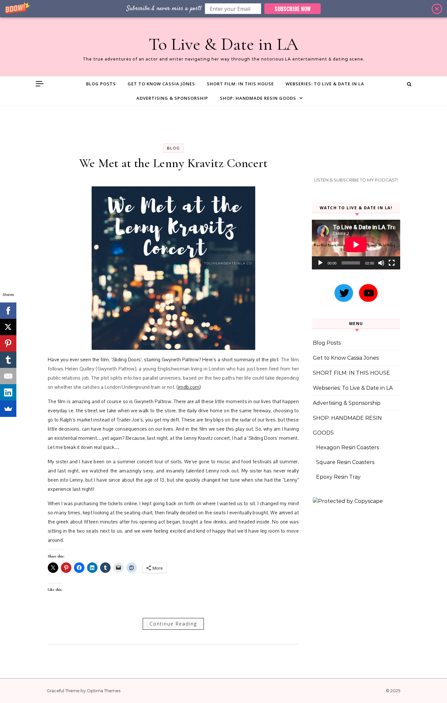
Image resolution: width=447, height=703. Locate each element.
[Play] (320, 263)
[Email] (8, 376)
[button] (223, 8)
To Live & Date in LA (223, 44)
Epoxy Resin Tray (338, 477)
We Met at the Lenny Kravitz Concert (173, 163)
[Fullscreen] (391, 263)
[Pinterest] (8, 343)
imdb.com (189, 387)
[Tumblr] (8, 360)
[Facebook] (8, 310)
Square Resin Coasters (345, 462)
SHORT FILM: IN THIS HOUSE (240, 84)
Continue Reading (173, 624)
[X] (8, 327)
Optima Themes (103, 690)
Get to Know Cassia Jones (161, 84)
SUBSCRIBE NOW (293, 9)
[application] (356, 244)
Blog (173, 148)
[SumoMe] (8, 409)
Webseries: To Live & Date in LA (325, 84)
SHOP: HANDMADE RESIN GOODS (258, 98)
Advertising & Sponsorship (172, 98)
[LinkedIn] (8, 392)
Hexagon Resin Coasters (347, 447)
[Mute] (381, 263)
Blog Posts (101, 84)
